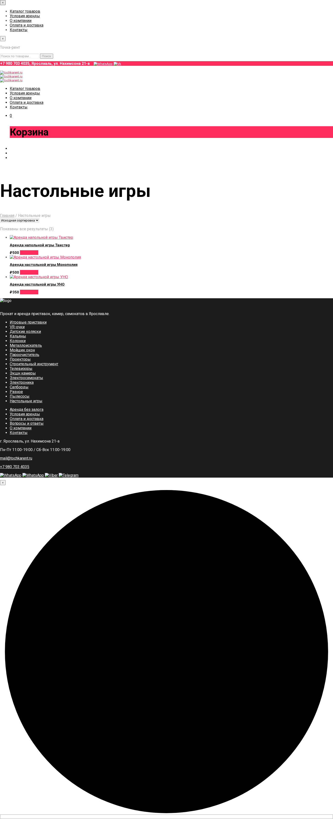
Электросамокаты (26, 378)
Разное (16, 391)
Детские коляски (25, 331)
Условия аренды (25, 16)
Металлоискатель (26, 345)
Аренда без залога (26, 409)
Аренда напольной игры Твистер (40, 245)
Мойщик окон (22, 350)
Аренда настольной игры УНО (37, 284)
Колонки (18, 340)
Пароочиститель (24, 354)
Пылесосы (19, 396)
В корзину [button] (29, 252)
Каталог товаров (25, 11)
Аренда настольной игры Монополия (44, 264)
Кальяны (18, 336)
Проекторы (20, 359)
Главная (7, 215)
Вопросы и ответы (27, 423)
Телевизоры (21, 368)
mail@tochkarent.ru (16, 458)
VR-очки (17, 327)
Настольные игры (26, 401)
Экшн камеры (23, 373)
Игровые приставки (28, 322)
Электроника (22, 382)
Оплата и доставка (26, 25)
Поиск (46, 56)
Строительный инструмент (34, 364)
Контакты (19, 30)
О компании (20, 20)
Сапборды (19, 387)
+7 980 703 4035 (14, 466)
